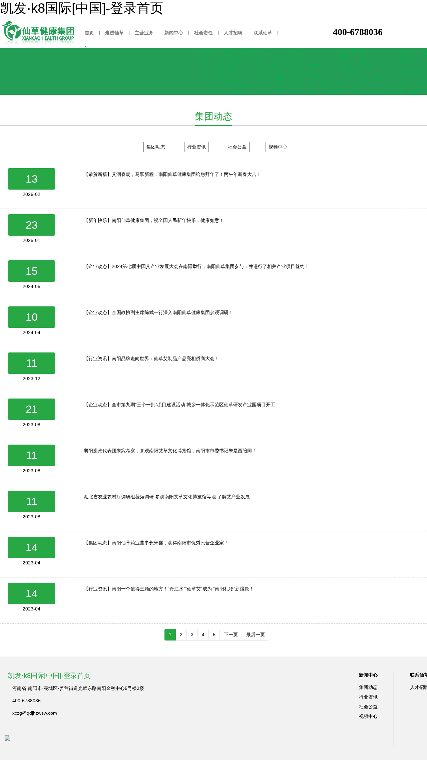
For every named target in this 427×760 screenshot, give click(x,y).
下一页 (231, 634)
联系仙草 (263, 32)
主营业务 (144, 32)
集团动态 (155, 147)
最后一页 (255, 634)
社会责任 (203, 32)
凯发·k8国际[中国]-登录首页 (81, 8)
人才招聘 (233, 32)
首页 (89, 32)
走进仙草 (114, 32)
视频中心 (278, 147)
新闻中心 (173, 32)
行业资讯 (196, 147)
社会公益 (237, 147)
